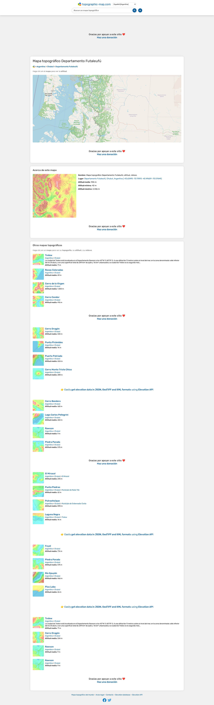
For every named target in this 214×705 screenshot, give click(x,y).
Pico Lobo (50, 586)
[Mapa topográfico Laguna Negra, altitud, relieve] (38, 518)
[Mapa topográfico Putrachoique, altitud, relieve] (38, 505)
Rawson (49, 428)
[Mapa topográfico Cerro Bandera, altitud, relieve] (38, 405)
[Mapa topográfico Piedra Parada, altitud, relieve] (38, 446)
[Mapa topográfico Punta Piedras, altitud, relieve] (38, 491)
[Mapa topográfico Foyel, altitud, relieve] (38, 550)
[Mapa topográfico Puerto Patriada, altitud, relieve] (38, 360)
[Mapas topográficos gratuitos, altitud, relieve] (34, 66)
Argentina (49, 258)
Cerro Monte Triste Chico (58, 369)
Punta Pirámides (54, 342)
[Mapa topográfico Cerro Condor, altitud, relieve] (38, 301)
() (123, 178)
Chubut (57, 258)
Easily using (108, 389)
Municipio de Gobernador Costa (74, 504)
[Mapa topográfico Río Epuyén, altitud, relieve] (38, 577)
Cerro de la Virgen (54, 283)
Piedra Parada (52, 442)
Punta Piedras (52, 487)
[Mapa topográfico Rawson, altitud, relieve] (38, 432)
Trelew (48, 255)
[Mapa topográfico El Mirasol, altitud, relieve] (38, 477)
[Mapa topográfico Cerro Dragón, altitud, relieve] (38, 333)
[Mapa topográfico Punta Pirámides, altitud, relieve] (38, 346)
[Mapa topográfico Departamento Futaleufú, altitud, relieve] (54, 196)
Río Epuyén (51, 573)
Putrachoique (52, 500)
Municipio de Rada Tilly (71, 490)
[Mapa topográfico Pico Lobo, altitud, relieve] (38, 591)
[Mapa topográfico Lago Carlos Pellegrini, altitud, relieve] (38, 419)
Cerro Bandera (53, 401)
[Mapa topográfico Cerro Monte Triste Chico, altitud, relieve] (38, 373)
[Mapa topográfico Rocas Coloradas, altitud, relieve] (38, 274)
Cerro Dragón (52, 328)
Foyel (48, 546)
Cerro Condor (52, 297)
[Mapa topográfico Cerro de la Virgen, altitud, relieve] (38, 287)
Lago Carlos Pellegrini (56, 414)
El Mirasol (50, 473)
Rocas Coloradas (54, 270)
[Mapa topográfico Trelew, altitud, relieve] (38, 260)
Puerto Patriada (53, 356)
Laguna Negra (52, 514)
